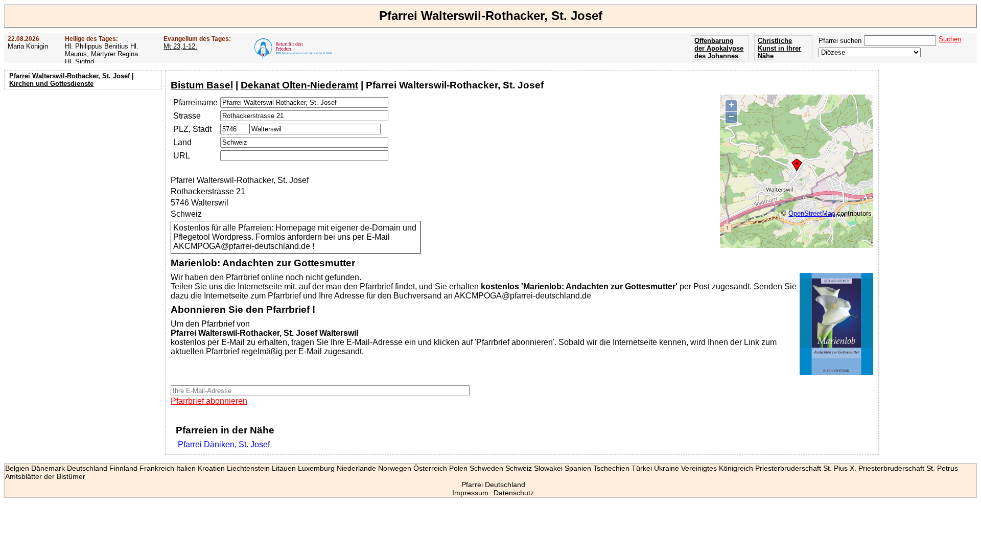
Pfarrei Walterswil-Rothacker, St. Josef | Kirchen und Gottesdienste (71, 79)
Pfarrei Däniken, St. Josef (224, 444)
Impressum (470, 493)
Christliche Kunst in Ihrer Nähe (779, 48)
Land (182, 142)
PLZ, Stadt (192, 129)
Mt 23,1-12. (180, 46)
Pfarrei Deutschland (493, 484)
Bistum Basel (202, 85)
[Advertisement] (84, 158)
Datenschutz (514, 493)
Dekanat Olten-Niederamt (299, 85)
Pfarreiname (195, 102)
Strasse (187, 115)
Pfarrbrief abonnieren (209, 401)
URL (181, 155)
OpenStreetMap (811, 213)
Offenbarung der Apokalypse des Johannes (718, 48)
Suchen (950, 39)
